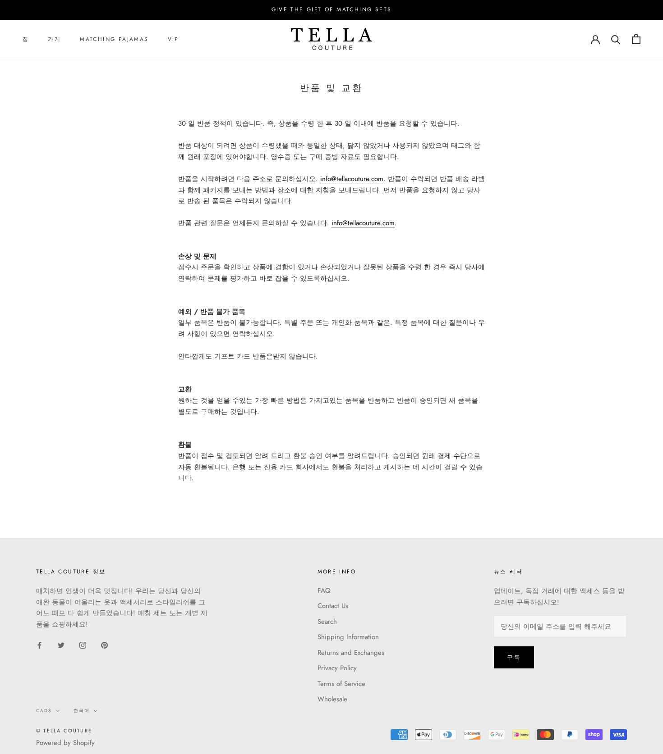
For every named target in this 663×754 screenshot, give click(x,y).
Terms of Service (341, 684)
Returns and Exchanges (351, 653)
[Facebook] (39, 644)
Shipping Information (348, 637)
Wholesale (332, 699)
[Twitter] (61, 644)
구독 (514, 657)
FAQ (324, 590)
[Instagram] (82, 644)
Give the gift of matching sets (332, 9)
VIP (173, 39)
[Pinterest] (104, 644)
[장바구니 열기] (636, 39)
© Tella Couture (64, 730)
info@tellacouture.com (351, 179)
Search (327, 622)
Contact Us (333, 606)
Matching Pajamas (114, 39)
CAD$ (44, 710)
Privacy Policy (337, 668)
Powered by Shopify (65, 743)
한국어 (82, 710)
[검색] (616, 39)
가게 (54, 39)
